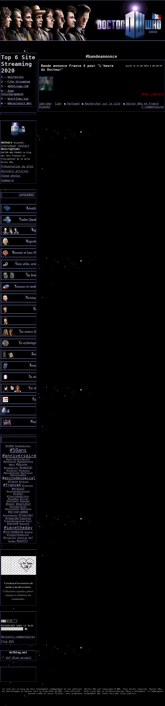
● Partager (72, 103)
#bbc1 (12, 464)
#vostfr (22, 540)
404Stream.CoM (17, 86)
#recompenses (10, 515)
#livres (24, 499)
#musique (25, 501)
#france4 (12, 485)
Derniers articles (14, 171)
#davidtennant (11, 473)
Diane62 (44, 106)
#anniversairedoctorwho (31, 455)
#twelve (22, 538)
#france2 (24, 482)
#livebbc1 (13, 499)
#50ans (18, 450)
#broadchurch (11, 468)
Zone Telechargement (12, 92)
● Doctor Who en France (141, 103)
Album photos (10, 175)
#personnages (12, 509)
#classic (12, 470)
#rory (29, 521)
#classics (24, 470)
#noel (10, 504)
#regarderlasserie (14, 521)
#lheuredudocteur (18, 496)
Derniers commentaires (18, 636)
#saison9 (24, 523)
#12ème (9, 445)
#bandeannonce (25, 461)
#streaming (13, 532)
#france (13, 481)
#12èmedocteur (23, 446)
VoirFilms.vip (17, 98)
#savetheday (18, 527)
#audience (9, 461)
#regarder (26, 515)
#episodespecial (18, 478)
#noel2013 (23, 504)
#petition (26, 509)
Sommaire (7, 180)
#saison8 (12, 523)
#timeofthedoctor (18, 535)
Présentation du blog (17, 166)
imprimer (45, 103)
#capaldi (26, 467)
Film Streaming (18, 81)
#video (11, 541)
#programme (18, 512)
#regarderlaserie (18, 518)
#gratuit (18, 488)
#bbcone (21, 464)
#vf (31, 537)
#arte (9, 459)
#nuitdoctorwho (18, 507)
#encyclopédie (18, 475)
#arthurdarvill (21, 459)
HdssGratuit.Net (19, 103)
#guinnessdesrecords (18, 491)
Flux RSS (7, 641)
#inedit (18, 493)
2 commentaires (152, 106)
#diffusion (27, 473)
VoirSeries (15, 77)
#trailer (9, 537)
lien (58, 103)
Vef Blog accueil (18, 657)
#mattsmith (13, 501)
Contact (23, 145)
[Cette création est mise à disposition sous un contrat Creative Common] (9, 622)
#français (27, 485)
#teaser (29, 532)
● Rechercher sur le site (101, 103)
